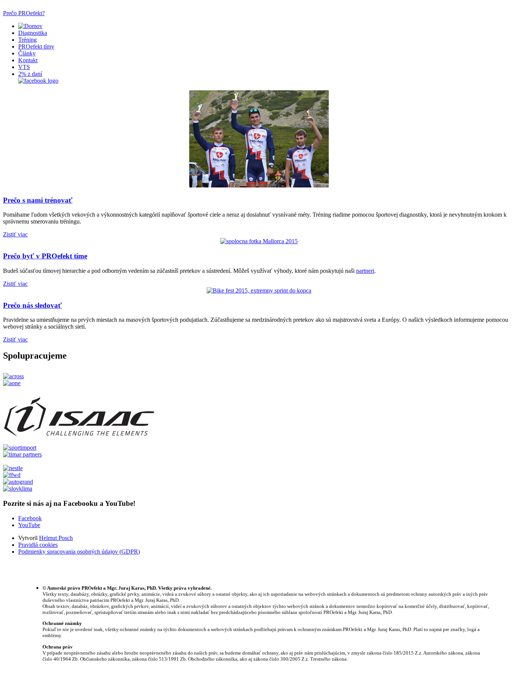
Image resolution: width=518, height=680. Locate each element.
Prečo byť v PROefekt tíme (45, 256)
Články (27, 53)
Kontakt (28, 60)
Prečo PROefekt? (24, 13)
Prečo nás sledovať (32, 305)
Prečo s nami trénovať (37, 200)
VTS (24, 67)
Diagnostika (32, 33)
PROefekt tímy (36, 46)
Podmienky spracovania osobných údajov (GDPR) (79, 551)
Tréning (27, 39)
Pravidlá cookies (38, 544)
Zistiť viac (15, 234)
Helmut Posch (56, 538)
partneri (365, 271)
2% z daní (30, 74)
